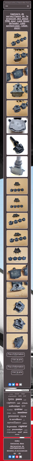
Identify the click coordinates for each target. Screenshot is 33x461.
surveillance (14, 422)
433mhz (25, 403)
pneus (25, 432)
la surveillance (16, 419)
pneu (19, 399)
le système (10, 409)
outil (25, 400)
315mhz (9, 413)
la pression (12, 426)
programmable (12, 396)
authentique (14, 406)
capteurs (11, 402)
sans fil (8, 429)
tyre (23, 406)
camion (25, 429)
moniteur (22, 412)
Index (17, 441)
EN (15, 453)
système (18, 409)
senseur (17, 434)
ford (24, 396)
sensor (25, 409)
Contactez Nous (17, 444)
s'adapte (23, 393)
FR (20, 453)
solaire (25, 423)
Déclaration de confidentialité (17, 447)
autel (20, 432)
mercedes (17, 393)
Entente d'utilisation (17, 451)
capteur (22, 426)
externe (14, 413)
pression (13, 416)
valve (20, 396)
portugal (11, 394)
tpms (11, 399)
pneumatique (17, 429)
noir (18, 403)
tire (23, 416)
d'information (11, 432)
